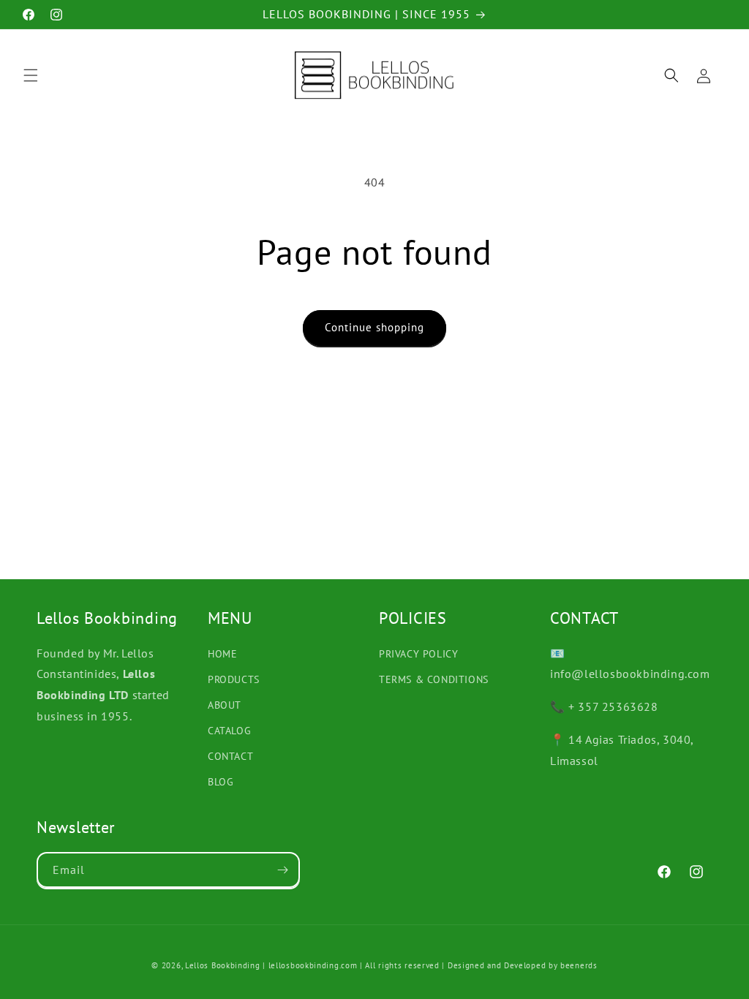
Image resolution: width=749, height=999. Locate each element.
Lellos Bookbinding (222, 965)
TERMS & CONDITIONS (434, 679)
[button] (31, 75)
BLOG (220, 781)
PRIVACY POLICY (418, 653)
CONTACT (230, 756)
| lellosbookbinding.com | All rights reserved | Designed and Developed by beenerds (430, 965)
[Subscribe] (282, 870)
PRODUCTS (234, 679)
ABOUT (224, 705)
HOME (222, 653)
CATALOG (229, 730)
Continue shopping (374, 327)
